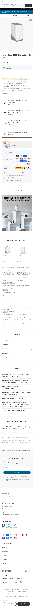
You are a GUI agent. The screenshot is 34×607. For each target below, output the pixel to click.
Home (3, 450)
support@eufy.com (10, 496)
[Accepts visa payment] (11, 538)
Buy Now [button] (23, 603)
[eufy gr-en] (15, 15)
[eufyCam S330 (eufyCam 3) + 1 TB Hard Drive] (17, 102)
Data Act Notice (23, 596)
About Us (6, 589)
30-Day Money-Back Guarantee (13, 509)
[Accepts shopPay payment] (4, 538)
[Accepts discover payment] (15, 535)
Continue (28, 5)
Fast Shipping (8, 506)
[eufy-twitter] (9, 571)
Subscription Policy (11, 596)
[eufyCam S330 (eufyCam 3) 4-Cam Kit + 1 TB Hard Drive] (17, 123)
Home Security (10, 450)
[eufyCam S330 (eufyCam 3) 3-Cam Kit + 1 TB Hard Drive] (17, 112)
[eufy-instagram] (3, 571)
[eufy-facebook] (6, 571)
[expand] (30, 67)
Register (17, 472)
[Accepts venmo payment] (7, 538)
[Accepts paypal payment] (26, 535)
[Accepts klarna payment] (15, 538)
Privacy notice (11, 591)
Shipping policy (15, 589)
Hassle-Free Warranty (10, 511)
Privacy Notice (9, 477)
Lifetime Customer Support (12, 514)
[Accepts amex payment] (7, 535)
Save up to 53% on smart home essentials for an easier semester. (15, 12)
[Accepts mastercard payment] (23, 535)
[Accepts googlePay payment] (19, 535)
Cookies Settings (22, 591)
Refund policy (26, 589)
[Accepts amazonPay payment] (4, 535)
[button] (31, 2)
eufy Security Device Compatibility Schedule (15, 78)
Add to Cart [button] (10, 603)
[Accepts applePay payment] (11, 535)
